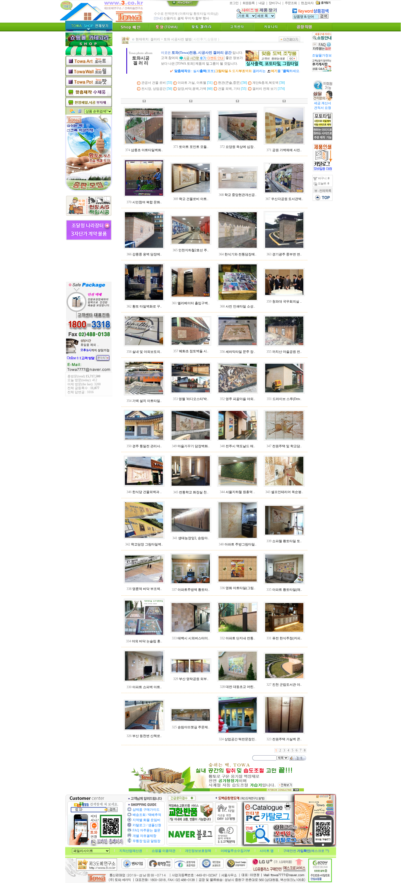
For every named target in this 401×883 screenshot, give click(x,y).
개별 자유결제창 (144, 836)
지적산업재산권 (131, 851)
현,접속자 (307, 3)
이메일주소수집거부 (236, 851)
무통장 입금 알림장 (146, 841)
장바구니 (275, 3)
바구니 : (323, 178)
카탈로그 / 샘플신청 (147, 825)
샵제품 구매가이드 (146, 810)
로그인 (233, 3)
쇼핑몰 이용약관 (164, 851)
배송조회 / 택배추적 (147, 815)
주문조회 (291, 3)
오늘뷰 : (323, 183)
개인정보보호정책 (198, 851)
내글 (262, 3)
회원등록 (249, 3)
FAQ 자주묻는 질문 (146, 830)
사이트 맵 (267, 851)
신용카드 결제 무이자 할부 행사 (186, 18)
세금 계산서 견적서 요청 (322, 105)
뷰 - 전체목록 (322, 191)
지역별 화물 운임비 (146, 820)
